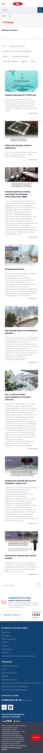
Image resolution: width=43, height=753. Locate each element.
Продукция (6, 632)
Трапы (33, 61)
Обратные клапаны (10, 61)
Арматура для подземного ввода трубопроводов (21, 683)
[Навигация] (3, 4)
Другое (6, 56)
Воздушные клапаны (17, 46)
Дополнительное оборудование (14, 690)
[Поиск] (40, 10)
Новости (5, 646)
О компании (6, 636)
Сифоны (24, 61)
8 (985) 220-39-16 (11, 700)
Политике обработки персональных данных (14, 747)
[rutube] (10, 707)
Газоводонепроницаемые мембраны (17, 51)
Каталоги (5, 642)
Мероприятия (7, 649)
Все (4, 46)
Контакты (5, 653)
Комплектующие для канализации (15, 686)
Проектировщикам (9, 639)
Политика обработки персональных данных (19, 656)
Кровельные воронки (20, 56)
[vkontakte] (4, 707)
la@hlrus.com (26, 700)
